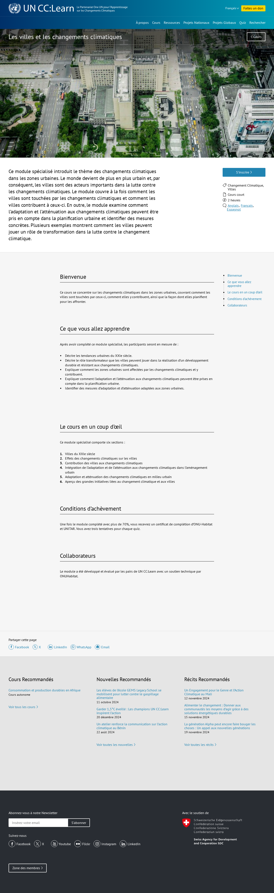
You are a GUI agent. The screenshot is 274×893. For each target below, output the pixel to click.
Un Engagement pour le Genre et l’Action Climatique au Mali (214, 692)
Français (230, 8)
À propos (142, 22)
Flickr (86, 844)
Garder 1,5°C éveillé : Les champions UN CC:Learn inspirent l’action (133, 711)
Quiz (242, 22)
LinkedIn (134, 844)
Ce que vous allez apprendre (239, 284)
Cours (156, 22)
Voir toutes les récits (199, 744)
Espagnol (234, 209)
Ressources (172, 22)
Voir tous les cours (22, 707)
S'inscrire (242, 172)
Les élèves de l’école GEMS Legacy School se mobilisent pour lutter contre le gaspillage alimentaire (129, 694)
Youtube (65, 844)
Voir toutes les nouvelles (115, 744)
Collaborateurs (237, 305)
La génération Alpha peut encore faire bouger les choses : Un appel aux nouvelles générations (220, 726)
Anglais (233, 205)
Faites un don (253, 8)
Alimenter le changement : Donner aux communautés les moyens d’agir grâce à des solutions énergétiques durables (216, 709)
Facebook (23, 844)
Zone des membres (26, 868)
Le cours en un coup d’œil (245, 292)
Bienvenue (235, 275)
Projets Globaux (224, 22)
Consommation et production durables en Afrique (44, 690)
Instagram (108, 844)
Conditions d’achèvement (245, 299)
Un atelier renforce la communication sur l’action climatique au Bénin (132, 726)
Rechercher (257, 22)
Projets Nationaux (196, 22)
